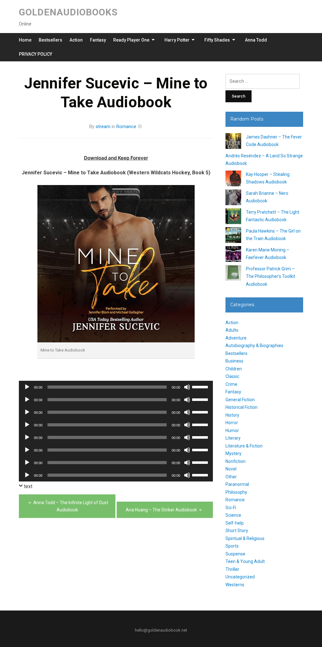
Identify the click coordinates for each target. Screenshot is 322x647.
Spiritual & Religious (244, 538)
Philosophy (236, 492)
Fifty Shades (217, 39)
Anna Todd (256, 39)
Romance (126, 126)
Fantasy (98, 39)
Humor (232, 430)
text (28, 486)
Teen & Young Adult (245, 561)
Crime (231, 384)
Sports (232, 546)
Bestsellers (50, 39)
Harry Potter (177, 39)
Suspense (235, 553)
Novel (230, 468)
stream (103, 126)
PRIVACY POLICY (35, 54)
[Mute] (187, 387)
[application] (116, 387)
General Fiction (240, 399)
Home (25, 39)
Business (234, 360)
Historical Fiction (241, 407)
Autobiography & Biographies (254, 345)
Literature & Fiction (244, 445)
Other (231, 476)
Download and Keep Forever (116, 158)
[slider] (201, 386)
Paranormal (237, 484)
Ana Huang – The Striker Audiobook (161, 509)
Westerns (234, 584)
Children (233, 368)
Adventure (236, 337)
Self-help (234, 523)
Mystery (233, 453)
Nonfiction (235, 461)
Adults (231, 330)
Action (76, 39)
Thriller (232, 569)
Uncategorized (240, 576)
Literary (233, 438)
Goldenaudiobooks (68, 12)
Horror (231, 422)
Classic (232, 376)
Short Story (236, 530)
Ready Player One (131, 39)
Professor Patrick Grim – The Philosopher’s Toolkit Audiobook (270, 276)
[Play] (27, 387)
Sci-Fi (230, 507)
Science (233, 515)
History (232, 415)
